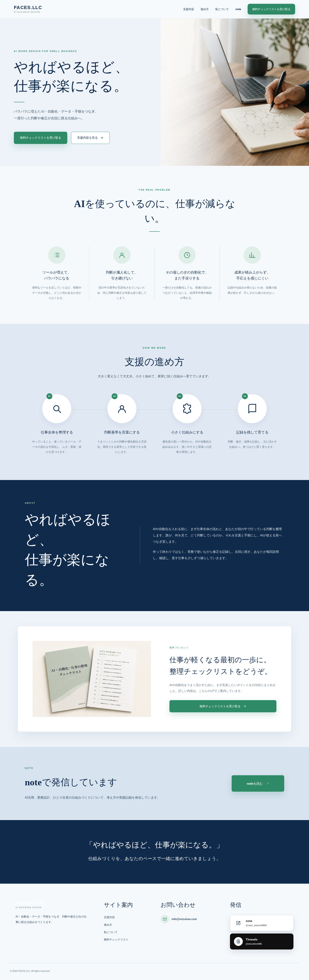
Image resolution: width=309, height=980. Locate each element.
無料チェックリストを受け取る (271, 9)
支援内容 (188, 9)
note (238, 9)
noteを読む (258, 783)
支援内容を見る (87, 137)
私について (222, 9)
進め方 (205, 9)
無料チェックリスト (116, 939)
